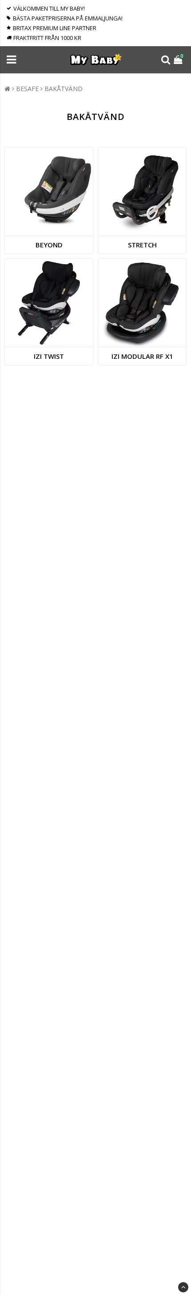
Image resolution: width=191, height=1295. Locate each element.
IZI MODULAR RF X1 (142, 356)
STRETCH (142, 244)
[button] (179, 60)
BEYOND (49, 244)
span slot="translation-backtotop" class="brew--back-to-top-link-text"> (183, 1287)
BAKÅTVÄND (63, 88)
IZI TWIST (49, 356)
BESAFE (27, 88)
